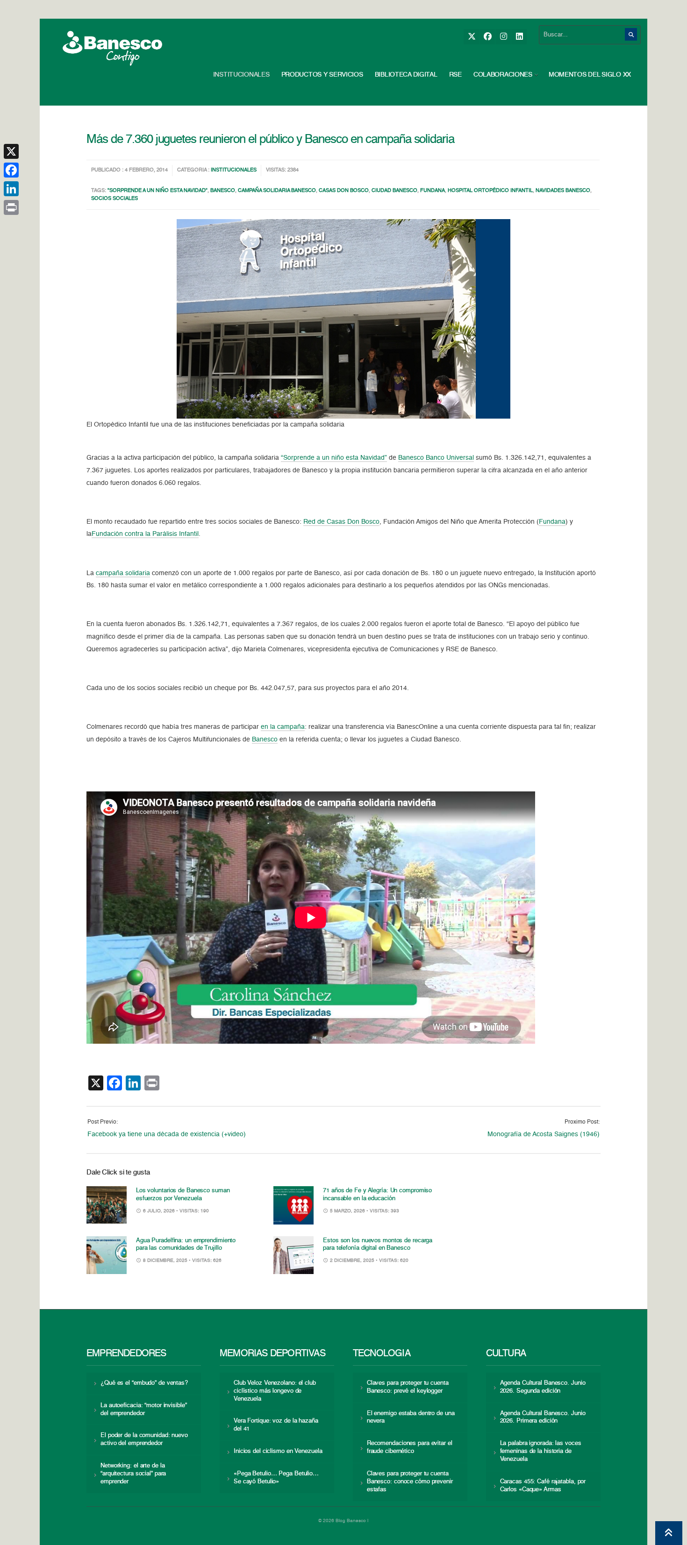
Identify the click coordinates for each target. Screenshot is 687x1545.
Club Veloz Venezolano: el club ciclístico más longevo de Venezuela (275, 1391)
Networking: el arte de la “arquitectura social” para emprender (133, 1474)
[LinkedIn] (519, 36)
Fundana (432, 190)
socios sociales (114, 198)
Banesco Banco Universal (436, 458)
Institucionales (241, 74)
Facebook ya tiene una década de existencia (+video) (166, 1134)
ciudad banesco (394, 190)
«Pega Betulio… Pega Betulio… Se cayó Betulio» (276, 1478)
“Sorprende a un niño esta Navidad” (334, 458)
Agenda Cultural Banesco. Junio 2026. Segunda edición (543, 1387)
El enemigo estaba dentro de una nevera (411, 1417)
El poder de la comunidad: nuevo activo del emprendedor (144, 1439)
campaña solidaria (123, 573)
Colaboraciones (502, 74)
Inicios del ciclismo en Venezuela (278, 1451)
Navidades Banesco (563, 190)
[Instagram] (503, 36)
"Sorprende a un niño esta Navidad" (157, 190)
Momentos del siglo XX (590, 74)
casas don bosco (344, 190)
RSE (455, 74)
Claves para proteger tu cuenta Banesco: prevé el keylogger (408, 1387)
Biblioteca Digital (406, 74)
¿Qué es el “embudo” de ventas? (144, 1383)
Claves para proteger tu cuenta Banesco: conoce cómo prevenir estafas (410, 1482)
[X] (471, 36)
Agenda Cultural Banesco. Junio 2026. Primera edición (543, 1417)
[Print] (11, 207)
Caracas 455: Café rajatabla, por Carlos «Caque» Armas (543, 1486)
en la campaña (283, 727)
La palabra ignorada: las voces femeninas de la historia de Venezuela (540, 1451)
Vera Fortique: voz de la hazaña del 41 (276, 1425)
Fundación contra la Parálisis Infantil (145, 534)
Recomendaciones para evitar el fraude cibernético (409, 1447)
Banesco (222, 190)
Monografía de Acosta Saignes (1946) (543, 1134)
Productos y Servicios (322, 74)
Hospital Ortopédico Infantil (490, 190)
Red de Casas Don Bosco (341, 522)
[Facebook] (487, 36)
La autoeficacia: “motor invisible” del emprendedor (143, 1410)
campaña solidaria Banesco (277, 190)
